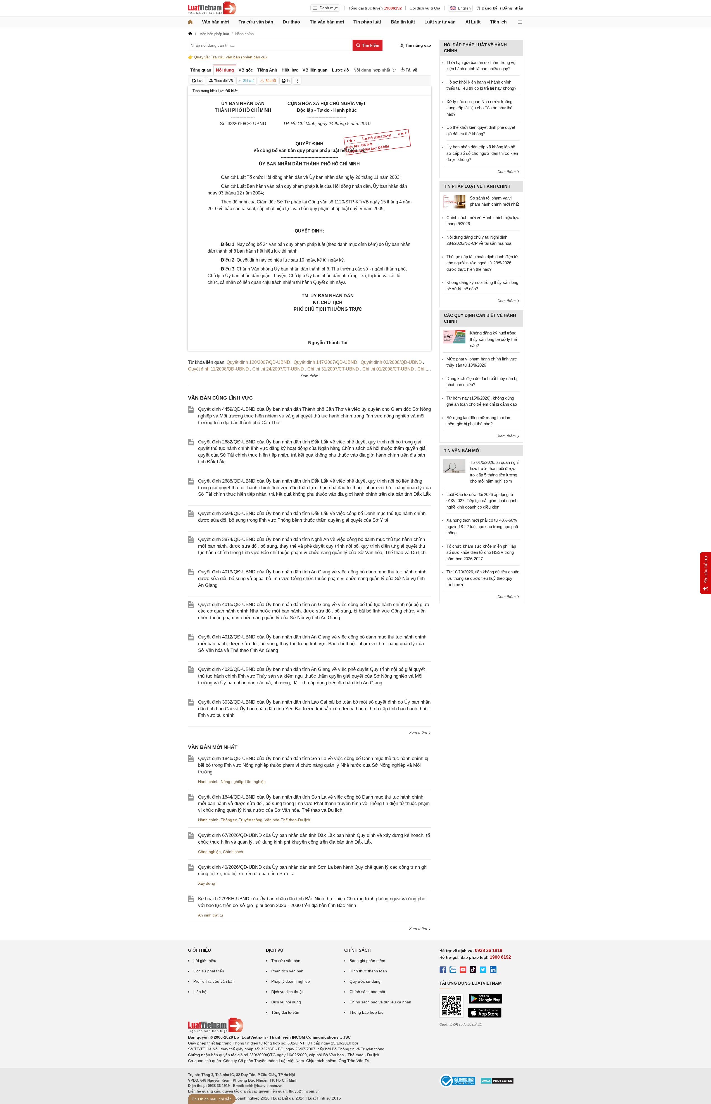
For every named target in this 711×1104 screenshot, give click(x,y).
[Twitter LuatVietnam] (483, 970)
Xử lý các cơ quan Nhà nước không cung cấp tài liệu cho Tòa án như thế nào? (479, 108)
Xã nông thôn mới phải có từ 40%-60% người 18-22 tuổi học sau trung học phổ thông (482, 526)
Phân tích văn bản (287, 971)
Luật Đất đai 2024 (289, 1098)
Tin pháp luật (367, 22)
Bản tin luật (403, 22)
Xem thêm (418, 732)
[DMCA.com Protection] (497, 1083)
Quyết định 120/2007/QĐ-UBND (259, 362)
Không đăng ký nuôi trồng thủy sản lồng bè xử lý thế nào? (493, 339)
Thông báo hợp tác (366, 1012)
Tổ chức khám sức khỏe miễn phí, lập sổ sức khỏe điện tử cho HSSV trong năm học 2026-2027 (481, 552)
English (464, 8)
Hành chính (208, 781)
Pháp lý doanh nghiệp (290, 981)
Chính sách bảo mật (367, 991)
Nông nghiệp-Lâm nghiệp (243, 781)
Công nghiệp (209, 851)
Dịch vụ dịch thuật (287, 991)
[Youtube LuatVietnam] (463, 970)
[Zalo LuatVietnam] (453, 970)
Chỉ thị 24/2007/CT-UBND (278, 369)
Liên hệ (199, 991)
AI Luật (473, 22)
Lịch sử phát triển (208, 971)
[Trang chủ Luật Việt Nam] (212, 8)
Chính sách (233, 851)
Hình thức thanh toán (368, 971)
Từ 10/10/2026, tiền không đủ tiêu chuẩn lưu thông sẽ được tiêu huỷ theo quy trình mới (482, 578)
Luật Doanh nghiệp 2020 (248, 1098)
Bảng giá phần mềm (367, 960)
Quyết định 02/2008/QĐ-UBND (392, 362)
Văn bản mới (215, 22)
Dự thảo (291, 22)
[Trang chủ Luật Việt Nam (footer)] (215, 1031)
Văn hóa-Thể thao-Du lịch (287, 820)
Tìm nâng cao (417, 45)
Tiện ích (498, 22)
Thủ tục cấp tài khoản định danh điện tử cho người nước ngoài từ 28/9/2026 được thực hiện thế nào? (482, 263)
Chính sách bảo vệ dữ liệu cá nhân (380, 1002)
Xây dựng (206, 883)
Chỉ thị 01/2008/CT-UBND (388, 369)
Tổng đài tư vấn (285, 1012)
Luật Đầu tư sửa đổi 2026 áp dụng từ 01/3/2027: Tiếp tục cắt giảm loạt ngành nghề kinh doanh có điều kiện (481, 500)
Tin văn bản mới (327, 22)
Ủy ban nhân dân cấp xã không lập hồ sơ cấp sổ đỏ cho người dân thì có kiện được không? (482, 153)
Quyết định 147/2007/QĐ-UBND (326, 362)
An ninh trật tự (210, 915)
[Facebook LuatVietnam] (442, 970)
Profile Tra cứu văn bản (214, 981)
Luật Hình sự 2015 (324, 1098)
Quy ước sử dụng (365, 981)
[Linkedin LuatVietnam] (493, 970)
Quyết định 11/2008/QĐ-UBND (219, 369)
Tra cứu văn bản (256, 22)
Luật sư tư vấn (440, 22)
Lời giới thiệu (204, 960)
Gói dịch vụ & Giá (425, 8)
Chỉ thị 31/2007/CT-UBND (333, 369)
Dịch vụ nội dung (286, 1002)
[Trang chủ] (190, 22)
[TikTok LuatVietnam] (473, 970)
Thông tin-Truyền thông (241, 820)
